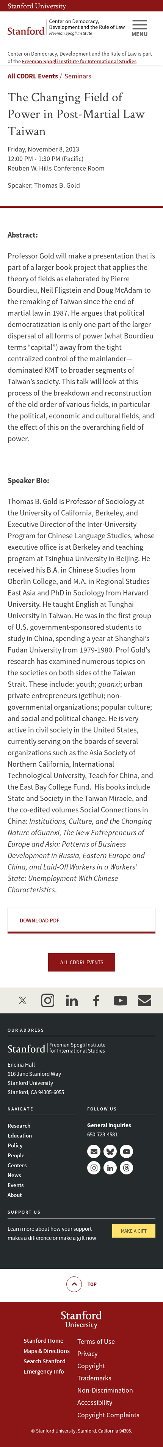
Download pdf (40, 920)
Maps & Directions (47, 1350)
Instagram (93, 1167)
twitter (23, 1000)
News (14, 1175)
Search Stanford (45, 1361)
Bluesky (110, 1151)
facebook (96, 1000)
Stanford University (37, 6)
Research (19, 1125)
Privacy (87, 1353)
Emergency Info (44, 1371)
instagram (47, 1000)
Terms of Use (96, 1341)
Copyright (91, 1365)
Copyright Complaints (108, 1414)
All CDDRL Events (33, 76)
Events (16, 1185)
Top (92, 1284)
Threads (126, 1167)
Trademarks (94, 1378)
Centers (17, 1165)
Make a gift (134, 1231)
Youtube (126, 1151)
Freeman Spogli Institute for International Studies (79, 61)
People (16, 1155)
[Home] (66, 27)
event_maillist (144, 1000)
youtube (120, 1000)
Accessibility (94, 1402)
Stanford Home (43, 1340)
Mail (93, 1151)
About (15, 1194)
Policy (15, 1145)
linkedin (71, 1000)
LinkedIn (110, 1167)
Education (20, 1135)
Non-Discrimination (105, 1390)
